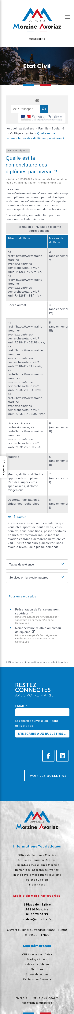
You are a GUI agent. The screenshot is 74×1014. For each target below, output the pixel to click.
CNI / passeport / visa (37, 954)
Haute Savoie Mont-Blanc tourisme (37, 874)
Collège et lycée (22, 133)
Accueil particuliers (21, 128)
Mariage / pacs (37, 959)
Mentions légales (45, 998)
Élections (37, 969)
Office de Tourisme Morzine (37, 855)
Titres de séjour (37, 974)
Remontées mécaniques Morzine (37, 864)
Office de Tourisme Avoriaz (37, 859)
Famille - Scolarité (51, 128)
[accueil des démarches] (37, 100)
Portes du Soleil (37, 879)
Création (28, 1003)
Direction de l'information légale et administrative (38, 662)
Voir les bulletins (48, 775)
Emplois (21, 998)
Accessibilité (37, 38)
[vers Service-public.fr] (41, 118)
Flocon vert (37, 884)
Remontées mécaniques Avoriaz (37, 869)
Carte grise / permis (37, 979)
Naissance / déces (37, 964)
